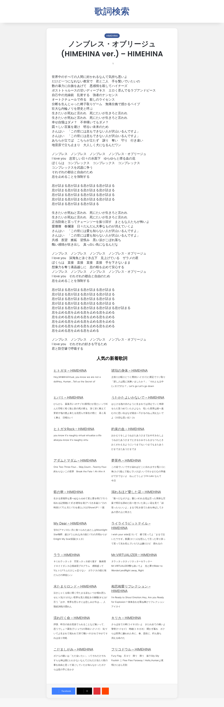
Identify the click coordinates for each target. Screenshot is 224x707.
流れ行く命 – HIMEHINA (72, 618)
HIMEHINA (112, 35)
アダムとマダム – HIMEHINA (75, 460)
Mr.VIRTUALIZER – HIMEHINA (134, 555)
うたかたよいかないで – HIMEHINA (137, 397)
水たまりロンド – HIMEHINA (75, 586)
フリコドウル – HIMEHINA (131, 649)
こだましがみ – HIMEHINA (73, 649)
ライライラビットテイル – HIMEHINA (130, 525)
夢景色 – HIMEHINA (126, 460)
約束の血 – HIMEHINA (127, 429)
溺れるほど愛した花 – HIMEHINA (136, 492)
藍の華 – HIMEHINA (68, 492)
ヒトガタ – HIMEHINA (70, 371)
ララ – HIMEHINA (67, 555)
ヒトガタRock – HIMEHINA (74, 429)
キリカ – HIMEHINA (126, 618)
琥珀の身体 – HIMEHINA (129, 371)
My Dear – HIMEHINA (70, 523)
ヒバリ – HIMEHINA (68, 397)
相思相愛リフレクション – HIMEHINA (130, 588)
